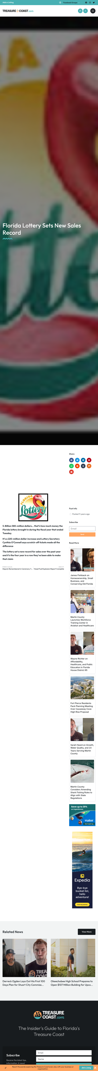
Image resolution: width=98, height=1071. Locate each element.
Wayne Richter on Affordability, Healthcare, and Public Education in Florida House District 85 (82, 664)
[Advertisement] (33, 473)
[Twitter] (93, 2)
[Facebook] (86, 2)
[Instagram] (90, 2)
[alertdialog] (49, 1068)
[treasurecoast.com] (92, 10)
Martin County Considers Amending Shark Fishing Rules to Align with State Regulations (81, 792)
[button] (80, 11)
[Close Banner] (95, 1067)
